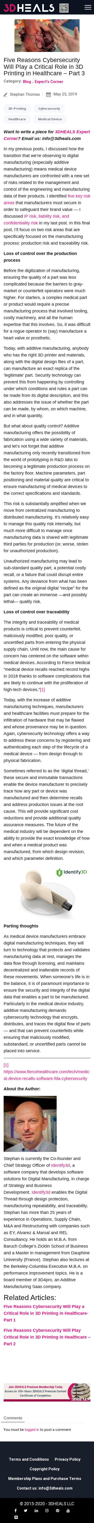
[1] (42, 689)
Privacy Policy (68, 1459)
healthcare (17, 119)
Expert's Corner (49, 81)
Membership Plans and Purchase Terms (44, 1478)
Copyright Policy (45, 1469)
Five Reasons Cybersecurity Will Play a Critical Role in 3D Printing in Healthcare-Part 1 (46, 1313)
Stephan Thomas (25, 94)
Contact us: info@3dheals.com (45, 1488)
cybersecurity (49, 108)
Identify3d (60, 1165)
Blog (27, 81)
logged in (32, 1430)
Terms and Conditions (29, 1459)
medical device (50, 119)
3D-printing (17, 108)
